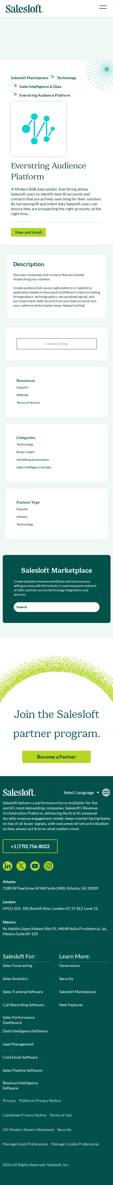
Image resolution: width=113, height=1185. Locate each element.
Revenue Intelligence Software (20, 1085)
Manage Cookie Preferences (75, 1144)
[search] (57, 607)
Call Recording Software (23, 1004)
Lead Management (18, 1044)
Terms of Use (61, 1115)
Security (66, 978)
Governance (69, 965)
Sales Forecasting (17, 965)
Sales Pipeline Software (22, 1070)
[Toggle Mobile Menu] (103, 7)
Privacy (9, 1100)
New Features (71, 1004)
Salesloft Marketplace (77, 991)
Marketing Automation (32, 460)
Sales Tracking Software (23, 991)
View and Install (28, 232)
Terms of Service (28, 402)
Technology (24, 444)
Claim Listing (57, 343)
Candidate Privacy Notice (24, 1115)
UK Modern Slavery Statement (28, 1129)
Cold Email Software (20, 1057)
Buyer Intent (25, 452)
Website (22, 395)
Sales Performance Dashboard (19, 1020)
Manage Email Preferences (25, 1144)
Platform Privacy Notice (40, 1100)
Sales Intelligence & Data (33, 467)
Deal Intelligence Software (25, 1031)
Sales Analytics (15, 978)
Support (22, 387)
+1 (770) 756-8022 (30, 846)
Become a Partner (56, 757)
